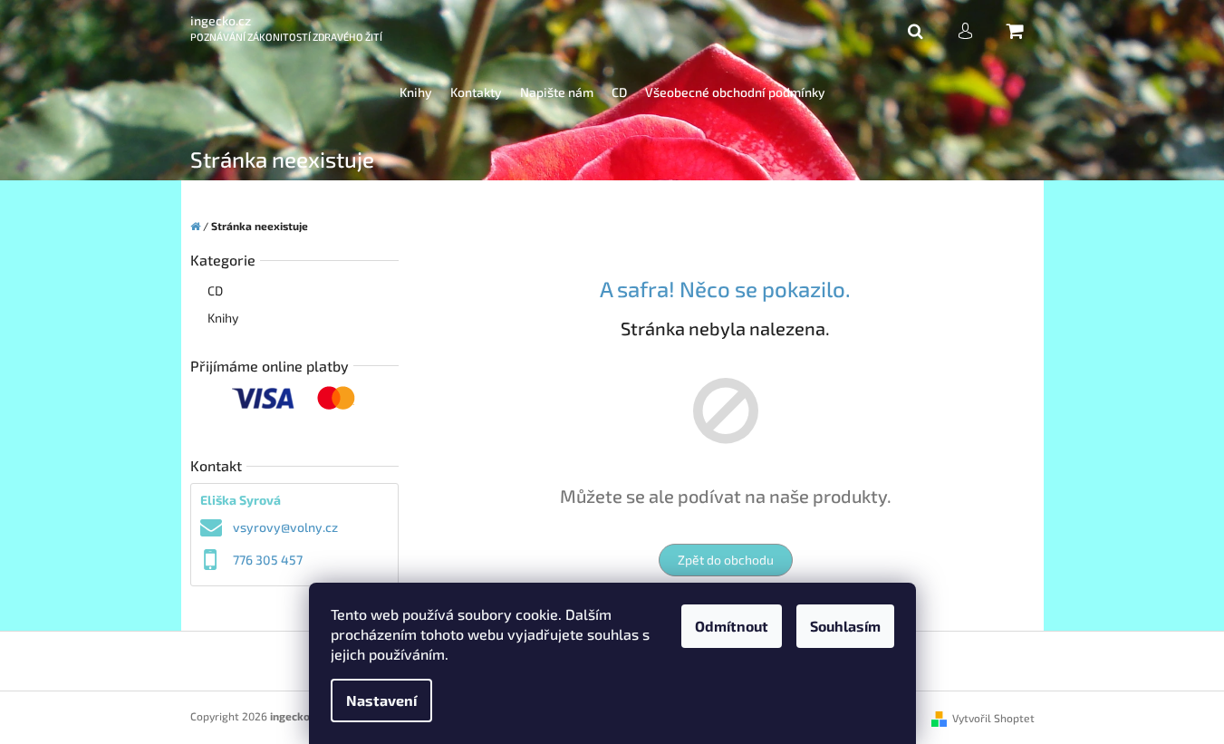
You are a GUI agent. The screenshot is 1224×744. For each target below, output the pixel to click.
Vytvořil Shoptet (993, 717)
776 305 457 (268, 559)
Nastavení (381, 700)
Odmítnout (731, 625)
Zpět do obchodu (726, 559)
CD (215, 290)
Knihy (222, 317)
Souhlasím (845, 625)
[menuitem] (415, 93)
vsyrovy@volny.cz (285, 527)
